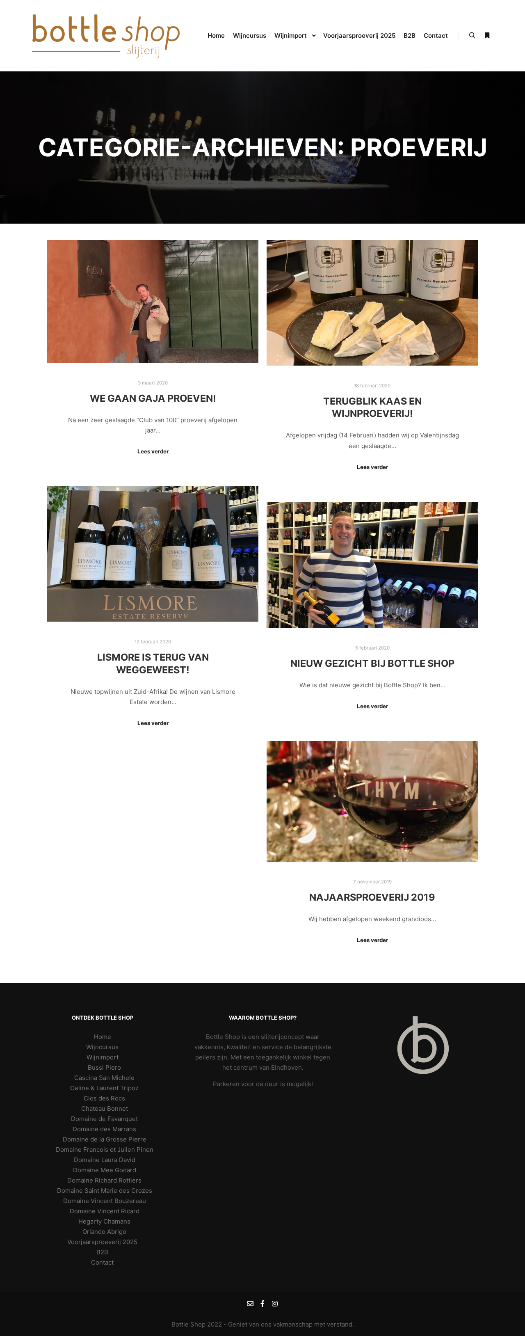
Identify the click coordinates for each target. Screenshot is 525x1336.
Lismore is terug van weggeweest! (153, 663)
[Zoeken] (472, 35)
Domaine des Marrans (104, 1129)
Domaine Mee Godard (104, 1170)
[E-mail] (250, 1303)
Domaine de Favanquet (104, 1119)
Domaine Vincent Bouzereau (104, 1201)
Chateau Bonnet (104, 1108)
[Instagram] (274, 1303)
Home (102, 1037)
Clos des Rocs (104, 1098)
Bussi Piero (104, 1067)
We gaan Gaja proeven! (153, 398)
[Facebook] (262, 1303)
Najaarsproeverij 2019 (372, 897)
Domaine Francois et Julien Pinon (104, 1149)
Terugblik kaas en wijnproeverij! (372, 407)
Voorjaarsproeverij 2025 (102, 1242)
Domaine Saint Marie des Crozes (104, 1190)
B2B (102, 1252)
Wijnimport (103, 1057)
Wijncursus (102, 1047)
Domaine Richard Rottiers (104, 1180)
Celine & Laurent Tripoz (104, 1088)
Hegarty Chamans (104, 1221)
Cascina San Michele (104, 1078)
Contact (102, 1262)
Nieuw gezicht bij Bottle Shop (372, 663)
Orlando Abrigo (104, 1231)
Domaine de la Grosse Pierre (104, 1139)
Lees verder (153, 451)
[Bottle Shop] (107, 35)
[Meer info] (486, 35)
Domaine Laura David (104, 1160)
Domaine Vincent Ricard (104, 1211)
